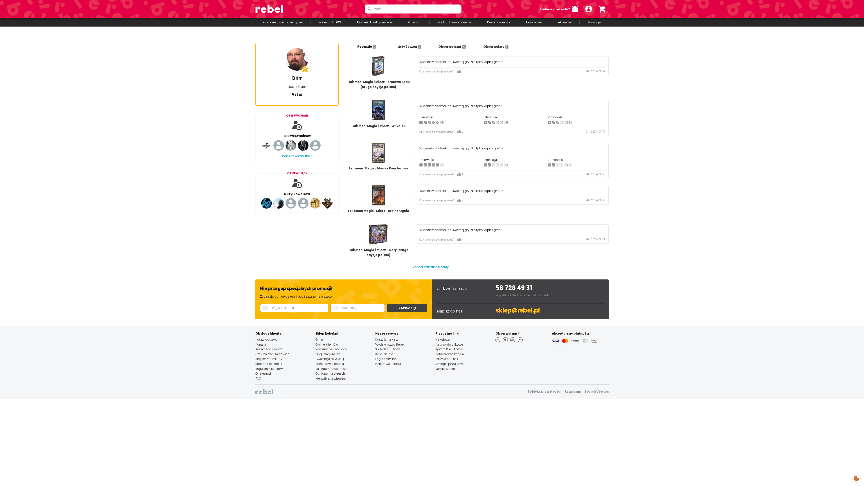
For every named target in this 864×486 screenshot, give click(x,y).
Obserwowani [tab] (451, 46)
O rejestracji (263, 373)
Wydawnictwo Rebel (389, 344)
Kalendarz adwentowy (330, 369)
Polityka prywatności (544, 391)
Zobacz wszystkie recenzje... (432, 267)
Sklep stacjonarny (327, 354)
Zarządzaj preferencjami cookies (856, 477)
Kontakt (260, 344)
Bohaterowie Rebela (329, 364)
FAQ (258, 378)
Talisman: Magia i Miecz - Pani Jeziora (378, 168)
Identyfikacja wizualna (330, 378)
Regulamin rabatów (269, 369)
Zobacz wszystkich (297, 156)
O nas (319, 340)
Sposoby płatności (268, 364)
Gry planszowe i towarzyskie (283, 22)
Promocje (594, 22)
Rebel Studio (384, 354)
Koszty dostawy (266, 340)
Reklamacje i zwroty (269, 349)
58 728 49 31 (514, 288)
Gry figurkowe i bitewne (454, 22)
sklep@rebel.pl (518, 310)
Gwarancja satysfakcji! (330, 359)
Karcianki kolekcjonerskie (374, 22)
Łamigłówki (534, 22)
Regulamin (573, 391)
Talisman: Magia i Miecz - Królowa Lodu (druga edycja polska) (378, 84)
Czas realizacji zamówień (272, 354)
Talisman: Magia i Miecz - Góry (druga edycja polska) (378, 252)
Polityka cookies (446, 359)
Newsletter (442, 340)
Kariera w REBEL (446, 369)
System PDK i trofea (448, 349)
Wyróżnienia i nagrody (331, 349)
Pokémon (414, 22)
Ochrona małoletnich (330, 373)
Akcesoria (565, 22)
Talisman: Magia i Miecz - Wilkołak (378, 126)
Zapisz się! (407, 308)
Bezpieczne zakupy (268, 359)
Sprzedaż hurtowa (387, 349)
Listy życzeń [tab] (409, 46)
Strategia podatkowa (449, 364)
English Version (386, 359)
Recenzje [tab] (366, 46)
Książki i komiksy (498, 22)
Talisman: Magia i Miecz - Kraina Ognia (378, 211)
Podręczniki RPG (330, 22)
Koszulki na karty (386, 340)
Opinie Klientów (326, 344)
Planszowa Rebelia (388, 364)
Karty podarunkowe (449, 344)
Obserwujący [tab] (495, 46)
